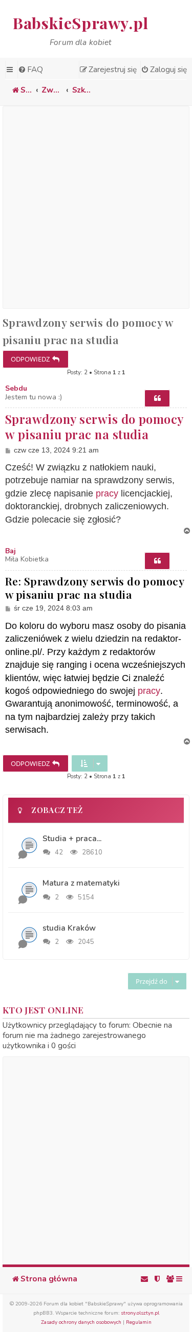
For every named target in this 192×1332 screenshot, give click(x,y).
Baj (10, 551)
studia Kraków (69, 927)
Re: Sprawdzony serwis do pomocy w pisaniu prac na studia (94, 587)
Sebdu (16, 389)
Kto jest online (43, 1009)
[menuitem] (30, 69)
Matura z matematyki (81, 882)
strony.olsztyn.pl (140, 1313)
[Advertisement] (96, 207)
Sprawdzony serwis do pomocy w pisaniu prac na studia (88, 331)
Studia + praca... (71, 838)
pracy (107, 493)
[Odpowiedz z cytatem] (157, 398)
